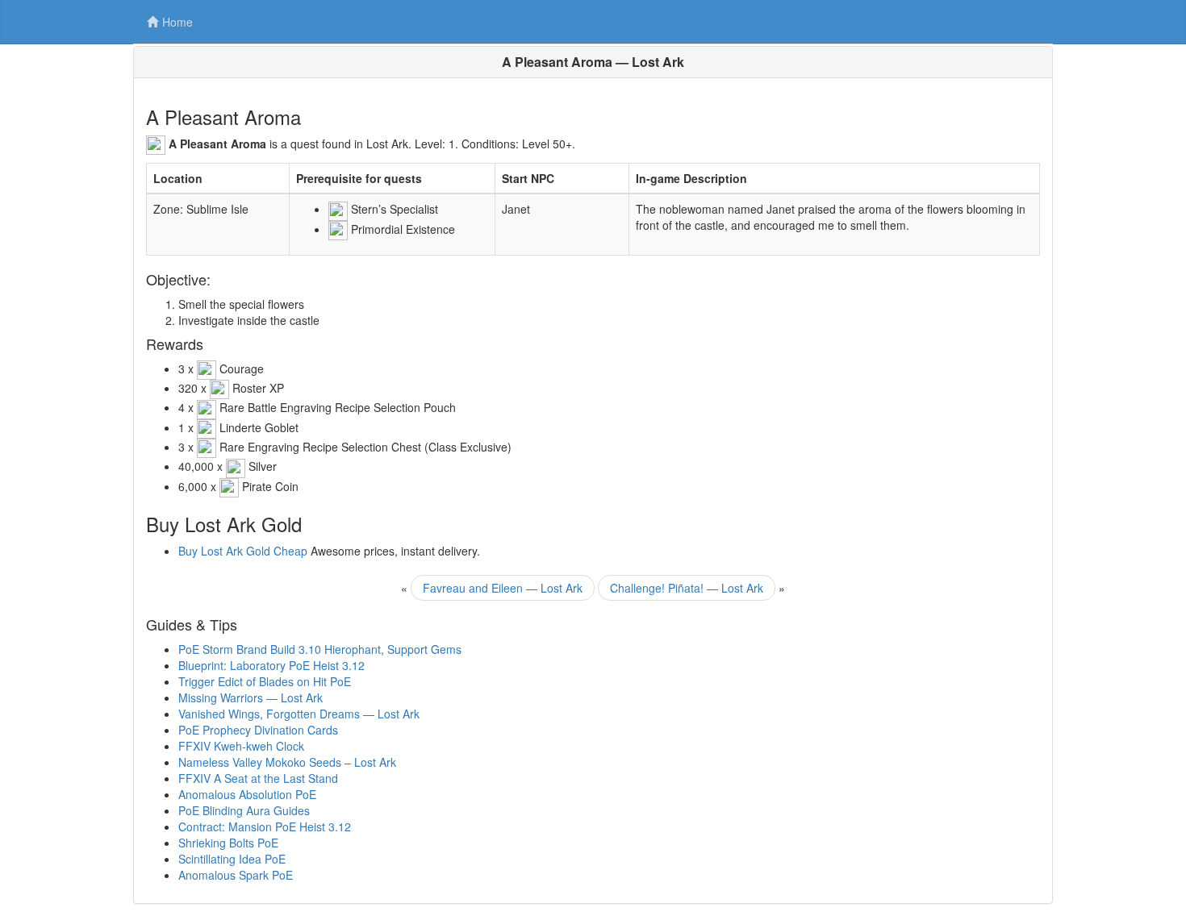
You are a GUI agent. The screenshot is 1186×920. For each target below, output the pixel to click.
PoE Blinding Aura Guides (244, 810)
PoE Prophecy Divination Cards (258, 730)
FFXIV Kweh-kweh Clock (241, 746)
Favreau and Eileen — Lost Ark (503, 588)
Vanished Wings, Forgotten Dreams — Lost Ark (299, 714)
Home (177, 22)
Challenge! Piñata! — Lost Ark (686, 588)
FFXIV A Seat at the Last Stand (258, 778)
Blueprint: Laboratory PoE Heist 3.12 (271, 665)
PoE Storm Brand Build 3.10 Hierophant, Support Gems (319, 649)
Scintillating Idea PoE (232, 859)
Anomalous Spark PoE (235, 875)
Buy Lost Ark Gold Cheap (242, 551)
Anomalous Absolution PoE (247, 794)
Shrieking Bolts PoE (228, 843)
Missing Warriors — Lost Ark (250, 697)
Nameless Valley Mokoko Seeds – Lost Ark (287, 762)
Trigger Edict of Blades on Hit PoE (264, 681)
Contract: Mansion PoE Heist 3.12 (264, 826)
